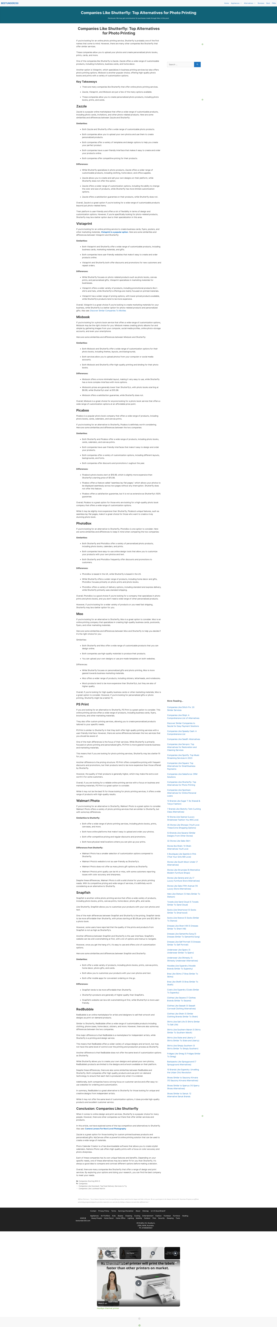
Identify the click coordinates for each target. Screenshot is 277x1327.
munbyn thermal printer (115, 1263)
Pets (154, 1218)
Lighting (131, 1218)
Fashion (158, 1216)
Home (226, 3)
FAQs (274, 3)
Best (268, 3)
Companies (83, 1184)
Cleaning (128, 1216)
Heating (185, 1216)
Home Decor (109, 1218)
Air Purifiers (105, 1216)
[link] (100, 1263)
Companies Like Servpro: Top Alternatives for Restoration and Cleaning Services (182, 747)
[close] (139, 1319)
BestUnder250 (10, 3)
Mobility (139, 1218)
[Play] (153, 1253)
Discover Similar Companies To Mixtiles (108, 310)
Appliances (235, 3)
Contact (93, 1211)
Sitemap (145, 1211)
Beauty (120, 1216)
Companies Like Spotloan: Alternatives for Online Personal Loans (181, 793)
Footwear (167, 1216)
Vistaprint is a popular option (114, 232)
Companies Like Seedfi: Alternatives (183, 739)
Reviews (261, 3)
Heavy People (96, 1218)
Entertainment (147, 1216)
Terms (113, 1211)
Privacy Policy (103, 1211)
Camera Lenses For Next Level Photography (105, 1129)
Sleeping (170, 1218)
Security (161, 1218)
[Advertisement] (184, 84)
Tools (178, 1218)
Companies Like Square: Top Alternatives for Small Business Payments (181, 766)
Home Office (120, 1218)
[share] (176, 1262)
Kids (114, 1216)
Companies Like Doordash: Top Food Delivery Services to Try (103, 1186)
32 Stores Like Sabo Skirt (178, 841)
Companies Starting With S (89, 1181)
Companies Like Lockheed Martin (92, 1189)
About (138, 1211)
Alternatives (248, 3)
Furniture (176, 1216)
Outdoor (147, 1218)
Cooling (137, 1216)
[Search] (197, 64)
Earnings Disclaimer (126, 1211)
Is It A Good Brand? (158, 1211)
